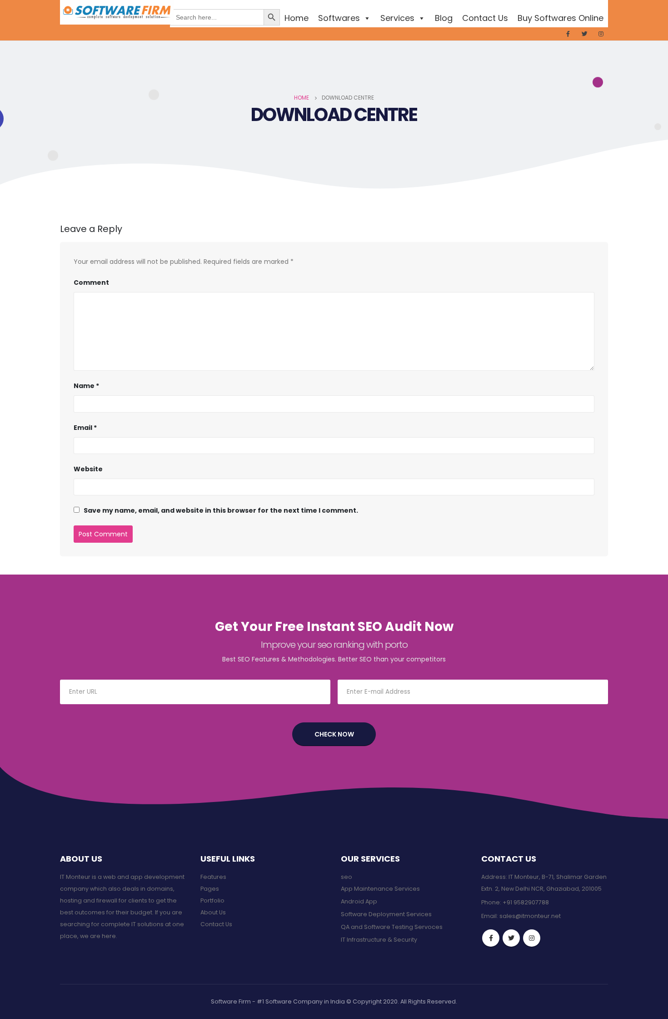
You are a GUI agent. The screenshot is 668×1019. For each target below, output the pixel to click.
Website (88, 469)
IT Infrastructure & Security (379, 939)
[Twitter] (584, 33)
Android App (359, 901)
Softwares (339, 18)
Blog (444, 18)
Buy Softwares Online (560, 18)
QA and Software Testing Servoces (392, 927)
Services (397, 18)
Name (86, 385)
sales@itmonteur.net (530, 916)
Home (296, 18)
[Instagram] (601, 33)
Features (213, 877)
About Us (213, 912)
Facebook (490, 938)
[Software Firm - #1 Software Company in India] (117, 12)
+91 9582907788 (526, 902)
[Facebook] (568, 33)
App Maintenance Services (380, 889)
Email (85, 427)
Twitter (511, 938)
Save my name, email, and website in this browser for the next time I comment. (221, 510)
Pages (209, 889)
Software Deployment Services (386, 914)
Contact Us (485, 18)
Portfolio (212, 900)
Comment (91, 282)
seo (346, 877)
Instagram (531, 938)
